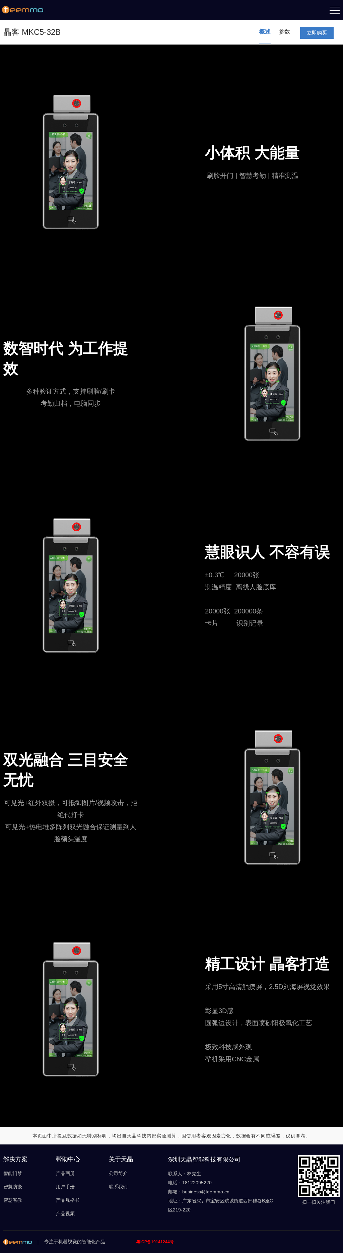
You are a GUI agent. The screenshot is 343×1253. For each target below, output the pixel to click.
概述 (265, 31)
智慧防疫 (12, 1186)
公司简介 (118, 1173)
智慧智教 (12, 1200)
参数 (284, 31)
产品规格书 (67, 1200)
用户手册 (65, 1186)
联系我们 (118, 1186)
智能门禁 (12, 1173)
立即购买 (317, 33)
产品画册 (65, 1173)
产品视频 (65, 1213)
